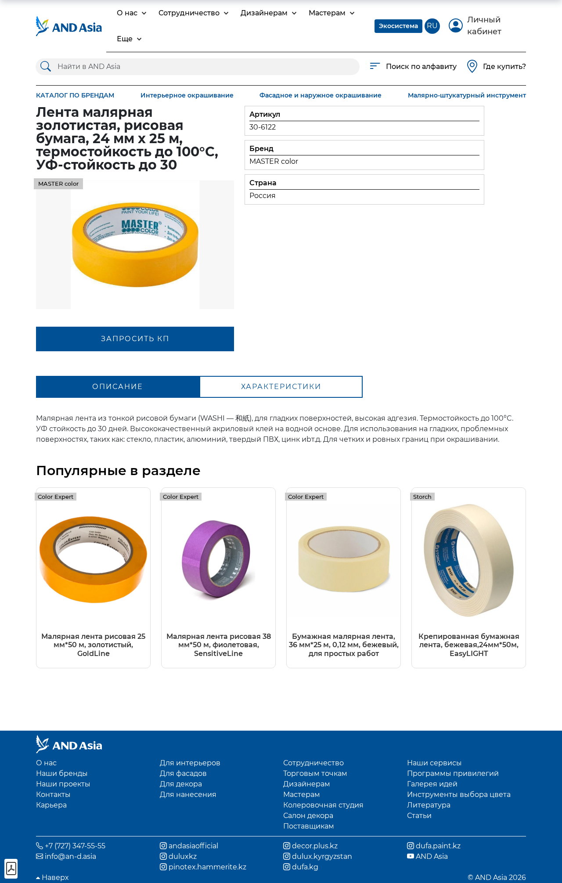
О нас (46, 763)
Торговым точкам (315, 773)
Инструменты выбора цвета (459, 794)
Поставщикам (308, 826)
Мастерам (301, 794)
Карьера (51, 805)
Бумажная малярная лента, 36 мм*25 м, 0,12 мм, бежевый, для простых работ (344, 644)
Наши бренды (62, 773)
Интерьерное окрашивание (187, 95)
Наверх (54, 877)
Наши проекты (63, 784)
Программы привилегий (453, 773)
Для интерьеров (190, 763)
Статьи (419, 815)
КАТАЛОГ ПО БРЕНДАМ (75, 95)
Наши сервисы (434, 763)
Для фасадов (183, 773)
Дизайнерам (306, 784)
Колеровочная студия (323, 805)
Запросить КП (135, 339)
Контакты (53, 794)
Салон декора (308, 815)
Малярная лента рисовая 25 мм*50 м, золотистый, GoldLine (93, 644)
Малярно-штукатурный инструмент (467, 95)
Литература (428, 805)
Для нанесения (188, 794)
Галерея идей (432, 784)
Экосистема (398, 26)
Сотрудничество (313, 763)
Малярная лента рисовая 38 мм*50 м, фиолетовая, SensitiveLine (218, 644)
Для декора (181, 784)
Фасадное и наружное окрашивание (320, 95)
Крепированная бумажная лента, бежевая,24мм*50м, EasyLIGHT (468, 644)
